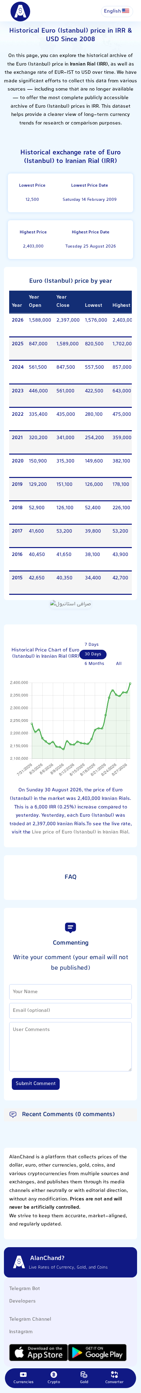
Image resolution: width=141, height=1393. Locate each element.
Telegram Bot (24, 1289)
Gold (84, 1382)
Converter (114, 1382)
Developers (22, 1301)
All (119, 664)
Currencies (23, 1382)
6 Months (94, 664)
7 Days (92, 644)
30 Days (93, 654)
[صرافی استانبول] (70, 604)
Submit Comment (36, 1084)
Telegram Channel (30, 1319)
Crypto (54, 1382)
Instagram (21, 1332)
